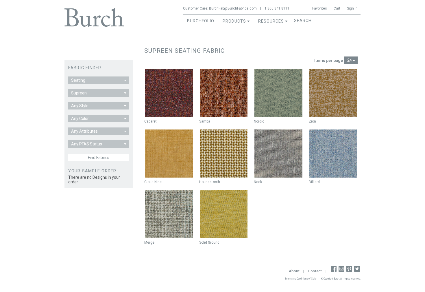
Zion (312, 121)
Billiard (314, 182)
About (294, 271)
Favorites (319, 8)
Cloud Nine (153, 182)
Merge (149, 242)
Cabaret (150, 121)
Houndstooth (209, 182)
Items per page (328, 60)
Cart (337, 8)
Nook (258, 182)
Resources (271, 21)
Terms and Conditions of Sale (301, 278)
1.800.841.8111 (277, 8)
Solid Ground (209, 242)
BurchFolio (200, 21)
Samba (204, 121)
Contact (315, 271)
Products (234, 21)
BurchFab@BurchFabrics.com (233, 8)
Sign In (352, 8)
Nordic (259, 121)
